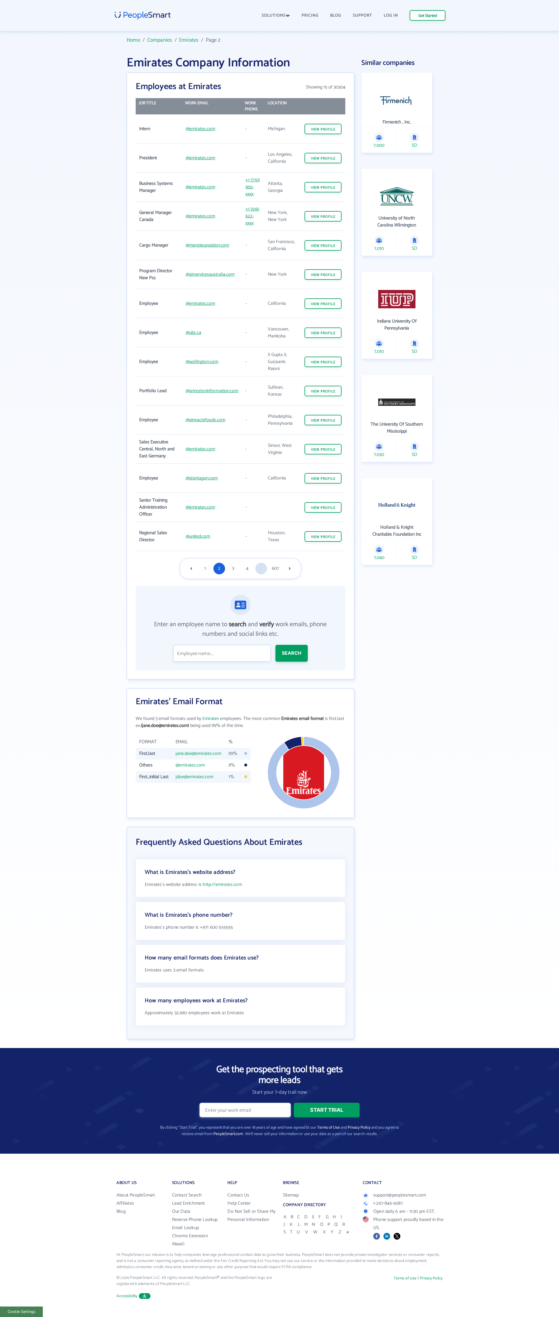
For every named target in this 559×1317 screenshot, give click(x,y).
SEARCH (291, 653)
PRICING (310, 15)
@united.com (198, 536)
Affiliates (125, 1203)
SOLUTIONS (274, 15)
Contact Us (238, 1195)
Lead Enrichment (188, 1203)
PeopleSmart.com (228, 1134)
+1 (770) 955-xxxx (252, 187)
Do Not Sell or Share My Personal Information (251, 1216)
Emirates (189, 40)
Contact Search (187, 1195)
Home (133, 40)
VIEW (323, 129)
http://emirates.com (222, 884)
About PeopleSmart (135, 1195)
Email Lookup (185, 1228)
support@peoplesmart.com (399, 1195)
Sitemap (291, 1195)
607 (275, 568)
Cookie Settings (22, 1311)
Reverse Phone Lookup (195, 1220)
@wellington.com (202, 362)
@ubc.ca (193, 333)
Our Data (181, 1211)
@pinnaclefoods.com (205, 420)
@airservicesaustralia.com (210, 274)
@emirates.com (200, 129)
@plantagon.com (202, 478)
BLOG (335, 15)
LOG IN (391, 15)
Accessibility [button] (126, 1296)
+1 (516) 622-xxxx (252, 216)
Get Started (427, 16)
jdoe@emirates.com (194, 777)
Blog (120, 1211)
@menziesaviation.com (207, 245)
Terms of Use (328, 1127)
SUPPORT (362, 15)
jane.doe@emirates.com (198, 753)
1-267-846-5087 (388, 1203)
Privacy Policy (359, 1127)
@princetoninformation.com (212, 391)
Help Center (239, 1203)
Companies (159, 40)
